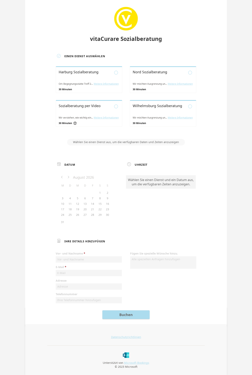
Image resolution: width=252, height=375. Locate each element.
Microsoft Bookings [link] (136, 363)
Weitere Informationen (106, 84)
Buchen (126, 314)
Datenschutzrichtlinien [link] (126, 337)
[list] (126, 100)
